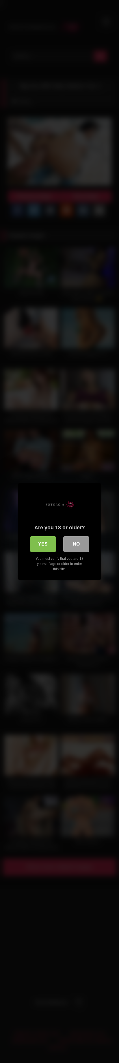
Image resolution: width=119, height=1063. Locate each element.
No (76, 544)
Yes (43, 544)
